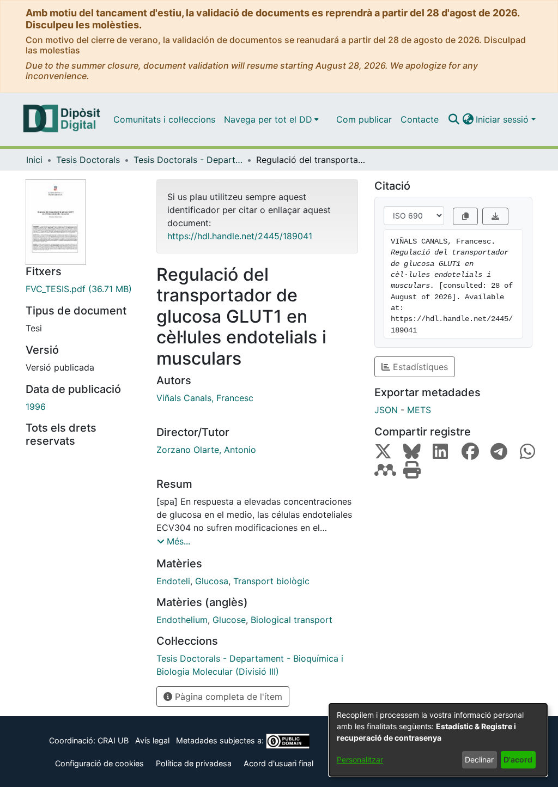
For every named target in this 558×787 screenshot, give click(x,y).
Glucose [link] (229, 619)
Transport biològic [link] (271, 581)
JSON (386, 409)
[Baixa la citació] (495, 216)
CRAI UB (113, 740)
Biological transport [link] (291, 619)
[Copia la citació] (465, 216)
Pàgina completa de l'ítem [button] (227, 696)
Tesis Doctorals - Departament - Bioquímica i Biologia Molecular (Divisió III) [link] (188, 159)
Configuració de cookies (99, 763)
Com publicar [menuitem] (364, 119)
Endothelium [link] (182, 619)
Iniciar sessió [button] (503, 119)
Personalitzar (360, 759)
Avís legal (152, 740)
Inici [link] (34, 159)
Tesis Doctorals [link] (88, 159)
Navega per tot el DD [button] (268, 119)
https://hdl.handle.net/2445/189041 (239, 236)
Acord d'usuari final (278, 763)
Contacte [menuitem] (420, 119)
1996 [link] (36, 406)
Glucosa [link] (211, 581)
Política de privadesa (194, 763)
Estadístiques (419, 366)
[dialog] (438, 740)
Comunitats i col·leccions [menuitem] (164, 119)
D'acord (518, 759)
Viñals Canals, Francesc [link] (204, 397)
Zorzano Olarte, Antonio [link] (206, 449)
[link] (83, 288)
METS (419, 409)
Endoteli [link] (173, 581)
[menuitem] (271, 119)
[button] (453, 119)
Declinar (479, 759)
